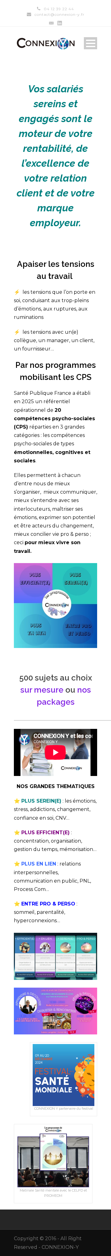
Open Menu (90, 43)
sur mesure (42, 689)
